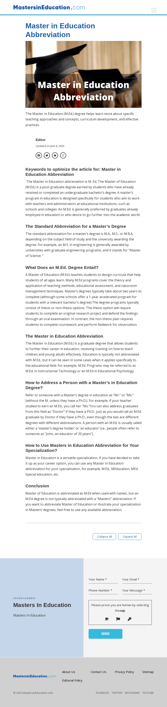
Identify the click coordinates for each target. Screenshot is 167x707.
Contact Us (98, 672)
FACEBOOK (102, 693)
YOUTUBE (148, 693)
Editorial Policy (72, 680)
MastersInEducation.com (38, 693)
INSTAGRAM (132, 693)
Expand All (130, 537)
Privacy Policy (124, 672)
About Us (68, 672)
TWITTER (117, 693)
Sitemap (148, 672)
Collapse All (104, 537)
